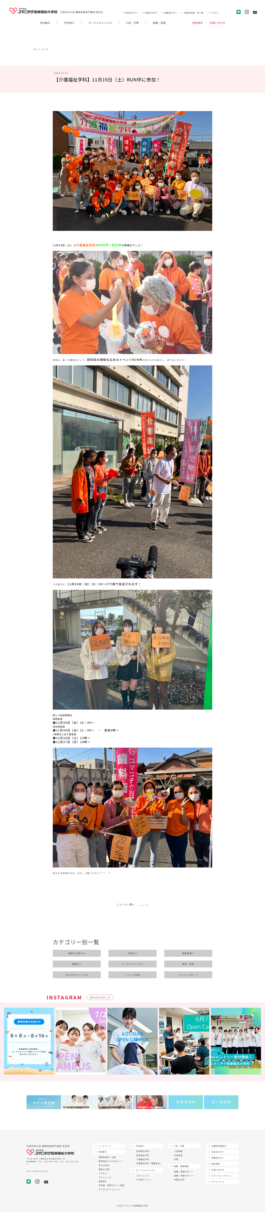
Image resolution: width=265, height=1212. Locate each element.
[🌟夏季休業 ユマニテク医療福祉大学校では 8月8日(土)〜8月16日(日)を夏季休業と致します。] (29, 1041)
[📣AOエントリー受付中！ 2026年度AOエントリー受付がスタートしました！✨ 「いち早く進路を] (236, 1041)
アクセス (214, 12)
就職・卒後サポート (183, 1175)
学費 (176, 1159)
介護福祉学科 (142, 1159)
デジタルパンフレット (109, 1189)
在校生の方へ (131, 12)
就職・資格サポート (183, 1171)
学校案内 (45, 23)
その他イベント (143, 1179)
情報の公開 (104, 1169)
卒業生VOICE (151, 12)
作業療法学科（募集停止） (149, 1163)
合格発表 (178, 1155)
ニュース (45, 49)
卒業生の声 (179, 1179)
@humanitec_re (100, 997)
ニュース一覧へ (127, 904)
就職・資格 (159, 23)
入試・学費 (132, 23)
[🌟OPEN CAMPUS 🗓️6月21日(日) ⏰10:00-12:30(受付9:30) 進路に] (132, 1041)
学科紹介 (69, 23)
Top (35, 49)
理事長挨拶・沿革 (107, 1157)
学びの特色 (104, 1165)
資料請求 (197, 23)
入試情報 (178, 1151)
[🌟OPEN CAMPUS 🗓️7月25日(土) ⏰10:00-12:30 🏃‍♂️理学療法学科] (81, 1041)
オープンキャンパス (100, 23)
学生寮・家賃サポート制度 (111, 1185)
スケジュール (105, 1177)
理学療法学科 (142, 1151)
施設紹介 (103, 1181)
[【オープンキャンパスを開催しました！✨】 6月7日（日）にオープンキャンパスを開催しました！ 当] (184, 1041)
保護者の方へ (170, 12)
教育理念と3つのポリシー (111, 1161)
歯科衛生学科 (142, 1155)
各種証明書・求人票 (193, 12)
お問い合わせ (217, 23)
